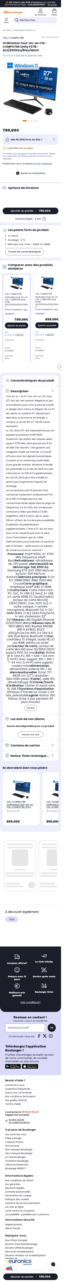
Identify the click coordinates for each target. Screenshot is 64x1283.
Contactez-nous (14, 1085)
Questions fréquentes (17, 1089)
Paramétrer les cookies (18, 1195)
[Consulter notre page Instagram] (51, 1037)
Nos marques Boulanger (18, 1149)
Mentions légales (14, 1188)
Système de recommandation (22, 1203)
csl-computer (44, 163)
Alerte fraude (12, 1228)
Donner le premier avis (29, 55)
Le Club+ (28, 148)
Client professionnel (16, 1164)
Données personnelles (18, 1191)
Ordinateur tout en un (24, 30)
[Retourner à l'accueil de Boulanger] (13, 12)
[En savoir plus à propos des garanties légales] (44, 219)
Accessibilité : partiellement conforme (27, 1214)
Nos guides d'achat (16, 1100)
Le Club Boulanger (15, 1157)
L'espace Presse (14, 1142)
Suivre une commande (18, 1092)
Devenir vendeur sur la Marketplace (25, 1255)
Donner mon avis (30, 734)
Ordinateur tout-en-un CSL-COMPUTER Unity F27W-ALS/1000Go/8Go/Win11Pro (21, 809)
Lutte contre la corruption (20, 1210)
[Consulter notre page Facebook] (39, 1037)
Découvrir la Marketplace (19, 1251)
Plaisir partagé (13, 1138)
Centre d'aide (13, 1104)
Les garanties (12, 1184)
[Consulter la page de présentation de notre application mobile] (13, 1066)
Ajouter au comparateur (33, 173)
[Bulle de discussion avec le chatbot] (53, 1264)
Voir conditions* (30, 1002)
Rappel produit (13, 1224)
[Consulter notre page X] (45, 1037)
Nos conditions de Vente (19, 1180)
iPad (11, 919)
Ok (51, 1027)
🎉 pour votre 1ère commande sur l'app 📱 (30, 3)
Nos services (12, 1145)
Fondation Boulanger (17, 1161)
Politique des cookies (17, 1199)
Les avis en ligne (14, 1207)
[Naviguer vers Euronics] (30, 1261)
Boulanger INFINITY (15, 1168)
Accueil (6, 30)
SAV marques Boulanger (19, 1153)
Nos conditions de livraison (20, 1096)
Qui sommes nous (15, 1134)
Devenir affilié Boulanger (19, 1247)
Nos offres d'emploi (16, 1240)
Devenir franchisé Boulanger (21, 1244)
